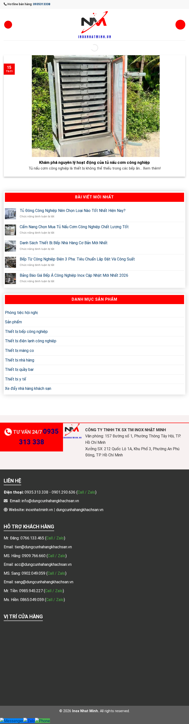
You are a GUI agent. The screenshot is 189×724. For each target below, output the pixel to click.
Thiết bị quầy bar (19, 369)
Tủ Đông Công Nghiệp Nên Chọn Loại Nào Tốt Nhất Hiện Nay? (73, 210)
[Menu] (8, 25)
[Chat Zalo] (29, 720)
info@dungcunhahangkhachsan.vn (50, 501)
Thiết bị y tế (15, 379)
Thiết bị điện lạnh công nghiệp (30, 341)
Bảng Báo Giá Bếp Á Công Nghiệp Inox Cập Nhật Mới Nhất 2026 (74, 275)
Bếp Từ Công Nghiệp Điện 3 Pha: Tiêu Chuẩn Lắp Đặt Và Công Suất (77, 259)
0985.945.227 (31, 590)
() (55, 538)
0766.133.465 (32, 538)
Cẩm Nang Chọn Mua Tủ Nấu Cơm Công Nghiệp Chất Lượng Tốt (74, 226)
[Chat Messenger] (11, 720)
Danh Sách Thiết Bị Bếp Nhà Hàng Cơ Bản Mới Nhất (64, 243)
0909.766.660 (34, 555)
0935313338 (41, 4)
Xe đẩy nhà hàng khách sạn (28, 388)
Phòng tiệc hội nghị (21, 312)
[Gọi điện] (42, 720)
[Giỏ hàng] (180, 24)
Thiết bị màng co (19, 350)
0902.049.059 (34, 573)
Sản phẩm (13, 322)
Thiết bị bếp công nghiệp (26, 331)
